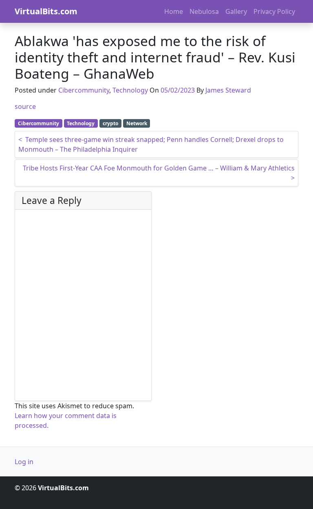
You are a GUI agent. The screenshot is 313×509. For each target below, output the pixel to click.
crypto (110, 123)
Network (136, 123)
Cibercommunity (83, 90)
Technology (130, 90)
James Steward (228, 90)
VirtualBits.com (46, 11)
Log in (24, 461)
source (25, 106)
